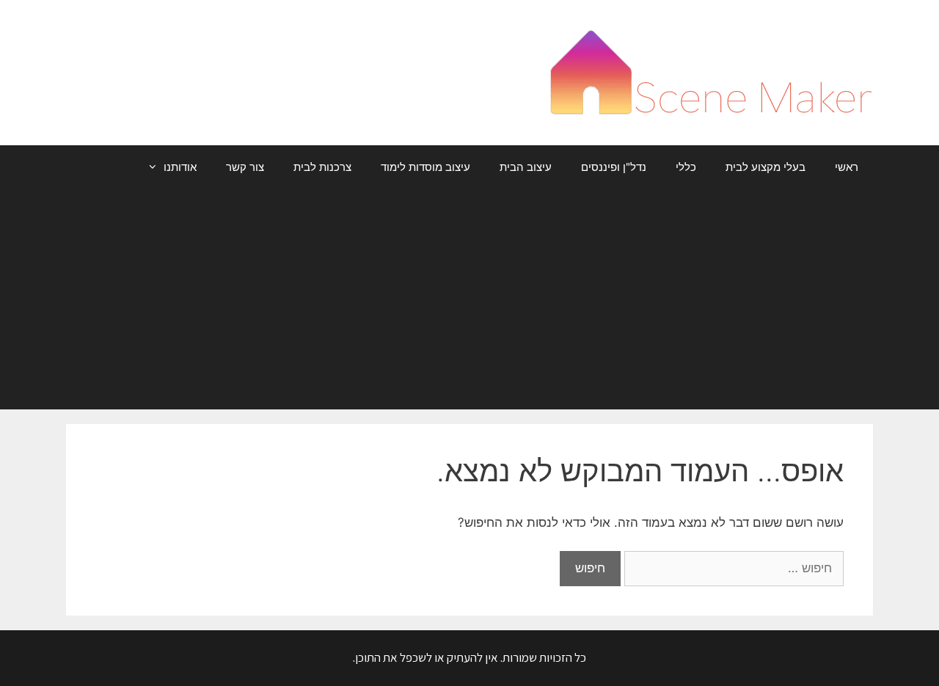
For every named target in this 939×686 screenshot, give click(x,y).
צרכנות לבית (322, 167)
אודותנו (180, 167)
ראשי (846, 167)
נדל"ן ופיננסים (613, 167)
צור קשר (245, 167)
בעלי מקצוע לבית (765, 167)
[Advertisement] (469, 299)
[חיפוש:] (732, 568)
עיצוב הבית (526, 167)
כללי (686, 167)
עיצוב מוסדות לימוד (425, 167)
